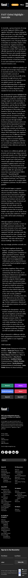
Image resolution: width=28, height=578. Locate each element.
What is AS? (4, 469)
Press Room (4, 510)
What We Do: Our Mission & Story (6, 490)
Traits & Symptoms (5, 475)
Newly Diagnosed (5, 521)
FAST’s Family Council (6, 501)
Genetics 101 (4, 471)
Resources (17, 477)
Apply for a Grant (19, 471)
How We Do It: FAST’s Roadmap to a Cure (6, 494)
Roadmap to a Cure (5, 529)
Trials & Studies (4, 527)
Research (7, 385)
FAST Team (3, 500)
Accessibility (4, 574)
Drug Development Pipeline (5, 531)
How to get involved (5, 533)
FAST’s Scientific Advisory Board (5, 503)
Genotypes (3, 474)
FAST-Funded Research (20, 475)
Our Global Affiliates (5, 506)
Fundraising (17, 511)
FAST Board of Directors (4, 497)
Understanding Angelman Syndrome (4, 524)
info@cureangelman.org (9, 446)
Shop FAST (3, 509)
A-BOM (16, 500)
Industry (21, 385)
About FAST (21, 397)
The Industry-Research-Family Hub (20, 493)
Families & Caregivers (7, 391)
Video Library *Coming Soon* (20, 482)
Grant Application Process (19, 473)
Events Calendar (5, 507)
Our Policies (4, 573)
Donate (15, 4)
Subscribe (21, 562)
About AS (7, 397)
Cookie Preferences (12, 573)
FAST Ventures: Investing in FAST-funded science (21, 497)
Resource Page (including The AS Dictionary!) (5, 536)
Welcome (3, 520)
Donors (20, 391)
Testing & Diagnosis (5, 472)
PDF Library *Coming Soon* (20, 479)
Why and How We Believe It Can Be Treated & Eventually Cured (6, 479)
